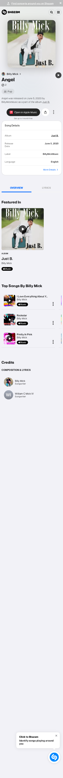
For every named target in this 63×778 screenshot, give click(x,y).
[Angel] (58, 75)
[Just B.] (23, 239)
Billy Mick (22, 299)
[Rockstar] (10, 320)
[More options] (53, 112)
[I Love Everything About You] (10, 301)
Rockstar (22, 315)
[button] (60, 3)
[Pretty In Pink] (10, 339)
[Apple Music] (7, 269)
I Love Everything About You (33, 296)
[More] (53, 304)
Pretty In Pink (24, 334)
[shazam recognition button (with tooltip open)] (54, 757)
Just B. (46, 101)
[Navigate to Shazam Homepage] (11, 12)
